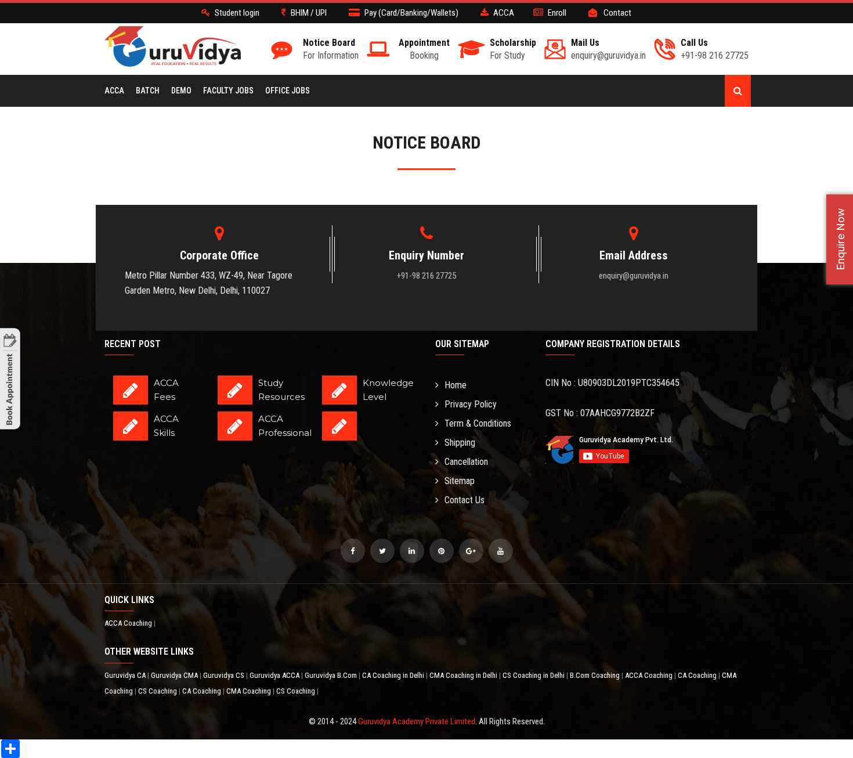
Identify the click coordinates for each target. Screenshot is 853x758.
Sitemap (459, 480)
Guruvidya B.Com (332, 675)
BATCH (148, 90)
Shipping (459, 442)
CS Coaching (158, 691)
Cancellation (466, 461)
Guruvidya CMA (175, 675)
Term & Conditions (477, 423)
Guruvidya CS (224, 675)
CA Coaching (698, 675)
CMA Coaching (249, 691)
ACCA (114, 90)
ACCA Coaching (129, 623)
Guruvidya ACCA (275, 675)
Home (455, 385)
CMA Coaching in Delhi (464, 675)
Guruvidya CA (125, 675)
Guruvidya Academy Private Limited (416, 721)
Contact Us (464, 500)
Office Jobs (287, 90)
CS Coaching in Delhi (534, 675)
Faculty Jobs (228, 90)
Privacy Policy (470, 404)
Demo (181, 90)
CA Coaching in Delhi (394, 675)
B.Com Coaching (595, 675)
